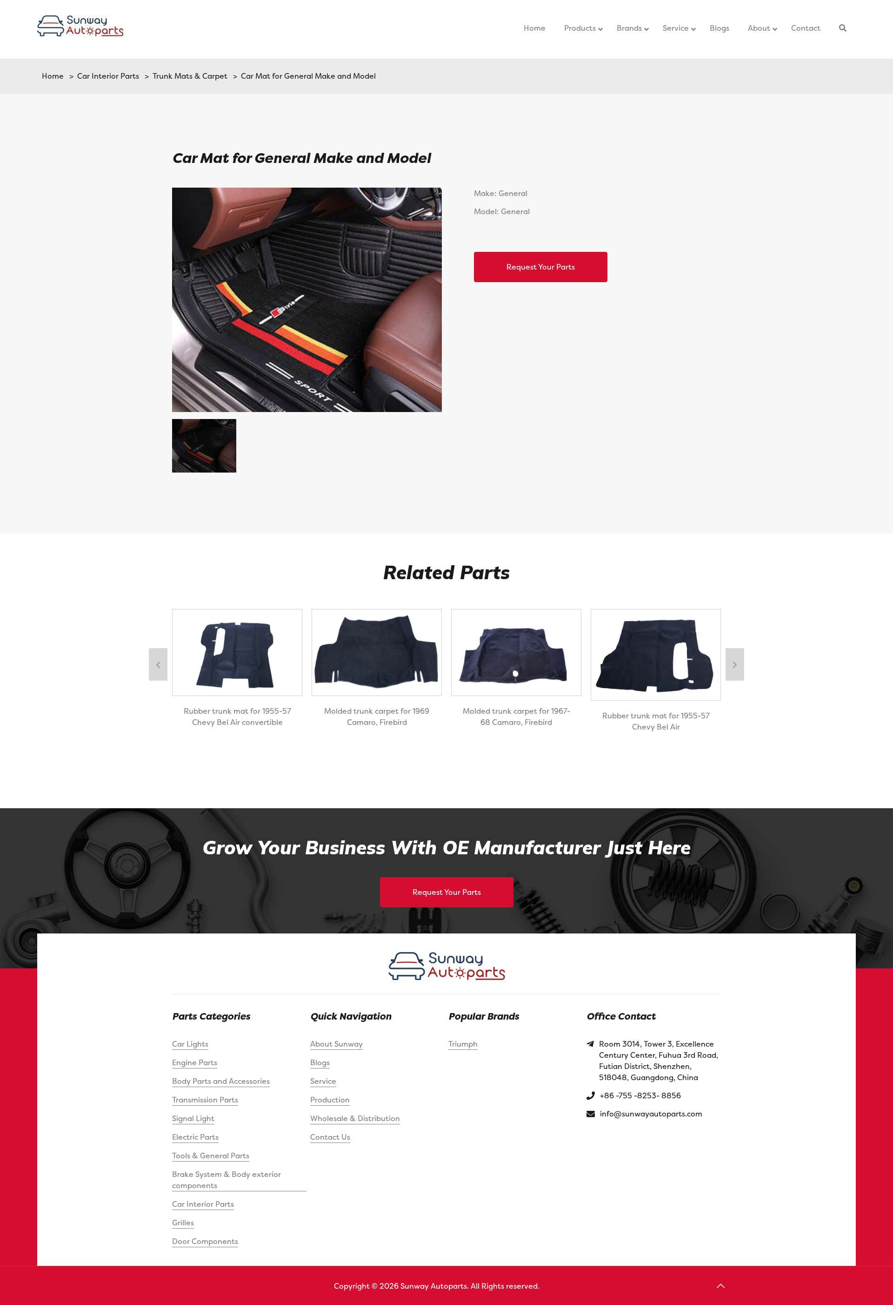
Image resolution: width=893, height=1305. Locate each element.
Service (323, 1081)
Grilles (183, 1222)
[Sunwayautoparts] (80, 29)
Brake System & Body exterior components (226, 1179)
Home (53, 76)
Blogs (320, 1062)
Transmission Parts (205, 1100)
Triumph (463, 1044)
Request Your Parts (540, 267)
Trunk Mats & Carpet (188, 76)
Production (330, 1100)
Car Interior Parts (106, 76)
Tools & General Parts (210, 1155)
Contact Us (330, 1137)
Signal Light (193, 1118)
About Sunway (336, 1044)
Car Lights (190, 1044)
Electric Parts (195, 1137)
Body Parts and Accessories (221, 1081)
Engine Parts (194, 1062)
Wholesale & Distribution (355, 1118)
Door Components (205, 1241)
